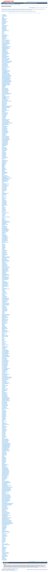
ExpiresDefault (4, 201)
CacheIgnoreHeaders (5, 120)
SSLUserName (4, 525)
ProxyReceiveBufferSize (5, 379)
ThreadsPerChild (4, 535)
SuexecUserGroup (5, 533)
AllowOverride (4, 37)
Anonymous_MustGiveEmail (6, 40)
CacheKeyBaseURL (5, 123)
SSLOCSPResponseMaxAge (6, 488)
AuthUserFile (4, 95)
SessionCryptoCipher (5, 441)
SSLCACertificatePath (5, 469)
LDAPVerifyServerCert (5, 279)
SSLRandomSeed (4, 508)
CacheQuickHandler (5, 132)
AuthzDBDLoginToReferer (6, 96)
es (38, 7)
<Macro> (3, 313)
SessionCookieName (5, 438)
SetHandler (3, 459)
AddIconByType (4, 26)
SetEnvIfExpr (4, 457)
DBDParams (4, 167)
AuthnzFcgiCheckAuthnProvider (6, 93)
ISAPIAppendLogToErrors (6, 256)
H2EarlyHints (4, 220)
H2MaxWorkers (4, 222)
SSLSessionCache (5, 511)
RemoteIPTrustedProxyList (6, 400)
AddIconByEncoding (5, 25)
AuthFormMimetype (5, 64)
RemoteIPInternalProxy (5, 397)
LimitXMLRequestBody (5, 286)
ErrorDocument (4, 196)
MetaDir (3, 324)
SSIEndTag (3, 461)
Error (3, 195)
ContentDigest (4, 152)
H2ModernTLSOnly (5, 224)
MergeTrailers (4, 323)
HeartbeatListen (4, 236)
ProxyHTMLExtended (5, 364)
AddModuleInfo (4, 28)
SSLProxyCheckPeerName (6, 500)
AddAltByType (4, 19)
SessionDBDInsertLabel (5, 448)
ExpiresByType (4, 200)
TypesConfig (4, 539)
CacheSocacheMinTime (5, 138)
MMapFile (3, 329)
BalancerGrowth (4, 101)
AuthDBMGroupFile (5, 49)
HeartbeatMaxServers (5, 237)
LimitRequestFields (5, 283)
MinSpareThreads (4, 328)
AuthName (3, 87)
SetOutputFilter (4, 460)
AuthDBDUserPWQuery (5, 47)
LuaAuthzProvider (4, 296)
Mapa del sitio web (44, 1)
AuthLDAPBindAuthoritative (6, 71)
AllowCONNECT (4, 34)
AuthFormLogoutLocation (6, 62)
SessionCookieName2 (5, 439)
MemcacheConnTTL (5, 322)
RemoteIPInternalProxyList (6, 398)
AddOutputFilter (4, 29)
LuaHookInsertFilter (5, 301)
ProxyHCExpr (4, 357)
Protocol (3, 342)
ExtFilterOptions (4, 204)
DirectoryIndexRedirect (5, 185)
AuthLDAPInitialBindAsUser (6, 78)
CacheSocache (4, 135)
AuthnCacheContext (5, 88)
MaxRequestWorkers (5, 319)
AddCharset (4, 20)
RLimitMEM (3, 418)
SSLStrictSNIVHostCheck (6, 524)
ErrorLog (3, 197)
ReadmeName (4, 389)
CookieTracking (4, 156)
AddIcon (3, 24)
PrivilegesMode (4, 341)
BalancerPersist (4, 104)
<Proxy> (3, 345)
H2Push (3, 225)
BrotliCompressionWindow (6, 107)
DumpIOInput (4, 189)
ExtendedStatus (4, 202)
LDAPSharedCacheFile (5, 274)
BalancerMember (4, 103)
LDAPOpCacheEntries (5, 269)
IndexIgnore (4, 251)
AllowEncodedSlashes (5, 35)
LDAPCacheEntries (5, 265)
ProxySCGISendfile (5, 383)
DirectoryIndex (4, 184)
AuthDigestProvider (5, 54)
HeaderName (4, 234)
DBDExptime (4, 163)
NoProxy (3, 334)
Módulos (28, 1)
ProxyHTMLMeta (4, 367)
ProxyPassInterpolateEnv (6, 374)
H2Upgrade (3, 232)
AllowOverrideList (4, 38)
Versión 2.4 (15, 4)
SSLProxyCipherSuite (5, 501)
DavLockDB (4, 161)
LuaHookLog (4, 302)
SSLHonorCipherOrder (5, 481)
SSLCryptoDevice (4, 478)
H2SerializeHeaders (5, 228)
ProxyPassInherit (4, 373)
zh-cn (46, 7)
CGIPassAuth (4, 145)
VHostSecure (4, 550)
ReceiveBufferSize (5, 390)
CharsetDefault (4, 147)
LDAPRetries (4, 272)
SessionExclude (4, 452)
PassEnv (3, 339)
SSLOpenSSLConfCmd (5, 491)
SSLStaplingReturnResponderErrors (7, 522)
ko (42, 7)
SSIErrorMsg (4, 462)
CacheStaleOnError (5, 140)
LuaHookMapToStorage (5, 303)
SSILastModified (4, 464)
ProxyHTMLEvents (5, 363)
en (37, 7)
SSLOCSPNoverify (5, 484)
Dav (2, 159)
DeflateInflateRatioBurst (5, 178)
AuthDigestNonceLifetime (6, 53)
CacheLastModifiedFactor (6, 124)
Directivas (31, 1)
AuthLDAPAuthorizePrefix (6, 70)
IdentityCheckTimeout (5, 242)
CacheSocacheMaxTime (5, 137)
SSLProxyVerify (4, 506)
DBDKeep (3, 165)
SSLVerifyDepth (4, 527)
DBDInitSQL (4, 164)
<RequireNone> (4, 411)
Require (3, 409)
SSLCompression (4, 477)
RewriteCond (4, 413)
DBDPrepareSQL (4, 169)
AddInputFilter (4, 27)
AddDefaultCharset (5, 21)
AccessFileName (4, 16)
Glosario (41, 1)
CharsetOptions (4, 148)
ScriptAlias (3, 422)
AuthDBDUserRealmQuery (6, 48)
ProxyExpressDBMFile (5, 350)
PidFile (3, 340)
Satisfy (3, 420)
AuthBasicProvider (5, 45)
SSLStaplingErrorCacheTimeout (6, 517)
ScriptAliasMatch (4, 423)
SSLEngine (3, 479)
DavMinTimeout (4, 162)
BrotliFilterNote (4, 108)
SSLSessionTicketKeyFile (6, 513)
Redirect (3, 391)
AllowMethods (4, 36)
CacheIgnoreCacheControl (6, 119)
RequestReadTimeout (5, 408)
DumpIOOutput (4, 190)
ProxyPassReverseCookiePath (6, 377)
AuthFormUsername (5, 68)
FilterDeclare (4, 209)
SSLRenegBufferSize (5, 509)
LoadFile (3, 289)
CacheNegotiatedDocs (5, 131)
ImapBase (3, 246)
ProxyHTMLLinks (4, 366)
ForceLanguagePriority (5, 212)
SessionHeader (4, 453)
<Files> (3, 206)
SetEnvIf (3, 456)
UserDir (3, 546)
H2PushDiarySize (4, 226)
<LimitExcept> (4, 281)
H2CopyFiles (4, 218)
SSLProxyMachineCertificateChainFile (7, 503)
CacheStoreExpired (5, 141)
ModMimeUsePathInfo (5, 331)
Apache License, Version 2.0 (13, 570)
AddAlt (3, 17)
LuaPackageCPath (5, 309)
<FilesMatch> (4, 207)
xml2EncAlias (4, 558)
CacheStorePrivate (5, 143)
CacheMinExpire (4, 129)
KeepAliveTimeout (4, 262)
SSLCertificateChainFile (5, 474)
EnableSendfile (4, 194)
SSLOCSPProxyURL (5, 486)
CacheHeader (4, 118)
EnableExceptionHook (5, 193)
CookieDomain (4, 153)
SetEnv (3, 455)
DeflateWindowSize (5, 181)
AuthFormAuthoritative (5, 56)
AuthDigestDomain (5, 52)
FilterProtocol (4, 210)
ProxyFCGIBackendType (5, 353)
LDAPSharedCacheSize (5, 275)
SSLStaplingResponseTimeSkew (7, 521)
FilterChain (3, 208)
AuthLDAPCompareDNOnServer (7, 75)
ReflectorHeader (4, 394)
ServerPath (3, 434)
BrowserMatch (4, 109)
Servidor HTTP (6, 4)
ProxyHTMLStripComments (6, 368)
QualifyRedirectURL (5, 388)
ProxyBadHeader (4, 347)
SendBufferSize (4, 430)
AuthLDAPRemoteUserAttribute (6, 81)
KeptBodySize (4, 263)
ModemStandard (4, 330)
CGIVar (3, 146)
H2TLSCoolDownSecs (5, 230)
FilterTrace (3, 211)
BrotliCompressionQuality (6, 106)
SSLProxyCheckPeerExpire (6, 499)
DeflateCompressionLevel (6, 176)
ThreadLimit (4, 534)
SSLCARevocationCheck (5, 471)
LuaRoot (3, 311)
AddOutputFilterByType (5, 30)
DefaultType (4, 173)
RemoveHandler (4, 403)
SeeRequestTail (4, 429)
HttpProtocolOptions (5, 240)
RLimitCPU (3, 417)
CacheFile (3, 117)
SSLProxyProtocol (4, 505)
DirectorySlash (4, 187)
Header (3, 233)
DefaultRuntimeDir (5, 172)
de (35, 7)
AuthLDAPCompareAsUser (6, 74)
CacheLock (3, 125)
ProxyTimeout (4, 387)
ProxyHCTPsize (4, 359)
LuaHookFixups (4, 300)
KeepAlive (3, 261)
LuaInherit (3, 305)
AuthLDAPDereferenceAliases (6, 76)
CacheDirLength (4, 114)
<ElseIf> (3, 192)
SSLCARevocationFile (5, 472)
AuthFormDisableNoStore (6, 58)
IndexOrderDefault (5, 254)
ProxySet (3, 384)
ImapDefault (4, 247)
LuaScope (3, 312)
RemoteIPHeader (4, 396)
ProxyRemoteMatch (5, 381)
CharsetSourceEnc (5, 149)
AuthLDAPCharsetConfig (5, 73)
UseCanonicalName (5, 543)
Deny (3, 182)
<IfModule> (3, 244)
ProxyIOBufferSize (5, 370)
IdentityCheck (4, 241)
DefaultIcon (3, 171)
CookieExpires (4, 154)
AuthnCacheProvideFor (5, 89)
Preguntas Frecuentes (36, 1)
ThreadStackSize (4, 536)
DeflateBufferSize (4, 175)
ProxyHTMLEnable (5, 362)
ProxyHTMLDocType (5, 361)
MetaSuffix (3, 326)
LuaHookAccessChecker (5, 298)
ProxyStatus (4, 386)
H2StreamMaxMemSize (5, 229)
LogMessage (4, 295)
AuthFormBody (4, 57)
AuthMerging (4, 86)
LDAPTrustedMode (5, 278)
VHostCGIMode (4, 547)
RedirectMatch (4, 392)
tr (44, 7)
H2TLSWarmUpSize (5, 231)
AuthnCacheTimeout (5, 91)
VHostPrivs (3, 549)
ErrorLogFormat (4, 198)
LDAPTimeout (4, 276)
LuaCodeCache (4, 297)
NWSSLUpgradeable (5, 336)
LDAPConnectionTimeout (6, 267)
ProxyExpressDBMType (5, 351)
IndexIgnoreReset (4, 252)
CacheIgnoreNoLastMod (5, 121)
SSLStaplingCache (5, 516)
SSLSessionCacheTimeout (6, 512)
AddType (3, 31)
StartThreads (4, 529)
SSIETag (3, 463)
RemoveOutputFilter (5, 405)
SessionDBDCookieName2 (6, 445)
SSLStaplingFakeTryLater (6, 518)
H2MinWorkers (4, 223)
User (2, 545)
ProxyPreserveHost (5, 378)
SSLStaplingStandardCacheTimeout (7, 523)
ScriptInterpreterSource (5, 424)
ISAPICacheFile (4, 258)
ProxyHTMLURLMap (5, 369)
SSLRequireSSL (4, 510)
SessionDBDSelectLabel (5, 449)
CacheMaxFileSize (5, 128)
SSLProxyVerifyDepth (5, 507)
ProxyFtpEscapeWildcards (6, 355)
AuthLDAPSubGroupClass (6, 84)
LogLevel (3, 294)
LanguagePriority (4, 264)
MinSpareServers (4, 327)
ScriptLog (3, 425)
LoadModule (4, 290)
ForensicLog (4, 214)
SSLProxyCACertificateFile (6, 494)
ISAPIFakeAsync (4, 259)
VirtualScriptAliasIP (5, 555)
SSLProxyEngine (4, 502)
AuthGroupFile (4, 69)
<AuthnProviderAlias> (5, 92)
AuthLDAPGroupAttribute (5, 77)
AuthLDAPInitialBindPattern (6, 79)
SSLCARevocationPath (5, 473)
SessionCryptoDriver (5, 442)
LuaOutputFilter (4, 308)
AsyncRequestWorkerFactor (6, 43)
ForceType (3, 213)
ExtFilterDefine (4, 203)
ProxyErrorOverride (5, 349)
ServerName (4, 433)
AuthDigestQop (4, 55)
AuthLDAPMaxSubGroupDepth (6, 80)
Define (3, 174)
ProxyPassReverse (5, 376)
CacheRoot (3, 134)
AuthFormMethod (4, 63)
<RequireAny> (4, 410)
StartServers (4, 528)
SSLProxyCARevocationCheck (6, 496)
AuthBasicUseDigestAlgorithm (6, 46)
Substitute (3, 530)
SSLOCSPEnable (4, 483)
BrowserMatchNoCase (5, 110)
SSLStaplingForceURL (5, 519)
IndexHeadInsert (4, 250)
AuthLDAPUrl (4, 85)
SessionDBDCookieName (6, 444)
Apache (2, 4)
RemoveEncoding (4, 402)
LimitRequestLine (4, 285)
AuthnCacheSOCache (5, 90)
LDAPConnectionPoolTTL (6, 266)
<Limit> (3, 280)
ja (41, 7)
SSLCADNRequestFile (5, 470)
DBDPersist (3, 168)
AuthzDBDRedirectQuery (5, 98)
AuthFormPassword (5, 65)
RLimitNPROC (4, 419)
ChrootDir (3, 151)
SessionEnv (4, 451)
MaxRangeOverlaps (5, 316)
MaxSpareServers (4, 320)
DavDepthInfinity (4, 160)
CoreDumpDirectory (5, 157)
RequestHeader (4, 407)
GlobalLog (3, 215)
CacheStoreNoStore (5, 142)
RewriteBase (4, 412)
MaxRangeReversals (5, 317)
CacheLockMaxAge (5, 126)
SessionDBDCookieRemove (6, 446)
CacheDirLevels (4, 115)
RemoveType (4, 406)
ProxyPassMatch (4, 375)
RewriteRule (4, 416)
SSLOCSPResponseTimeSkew (6, 489)
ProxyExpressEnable (5, 352)
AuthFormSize (4, 67)
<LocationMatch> (4, 292)
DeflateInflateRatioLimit (5, 179)
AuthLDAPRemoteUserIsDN (6, 82)
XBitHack (3, 557)
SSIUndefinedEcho (5, 467)
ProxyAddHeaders (4, 346)
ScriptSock (3, 427)
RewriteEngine (4, 414)
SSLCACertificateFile (5, 468)
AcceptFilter (4, 14)
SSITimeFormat (4, 466)
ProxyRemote (4, 380)
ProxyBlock (3, 348)
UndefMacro (4, 541)
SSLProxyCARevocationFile (6, 497)
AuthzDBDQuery (4, 97)
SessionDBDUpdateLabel (6, 450)
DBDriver (3, 170)
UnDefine (3, 540)
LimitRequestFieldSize (5, 284)
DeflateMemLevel (4, 180)
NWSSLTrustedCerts (5, 335)
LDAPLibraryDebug (5, 268)
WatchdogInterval (4, 556)
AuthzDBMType (4, 99)
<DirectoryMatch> (4, 186)
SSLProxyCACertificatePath (6, 495)
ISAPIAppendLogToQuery (6, 257)
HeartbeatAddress (4, 235)
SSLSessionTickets (5, 514)
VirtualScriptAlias (4, 554)
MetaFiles (3, 325)
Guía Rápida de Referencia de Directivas (13, 11)
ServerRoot (3, 435)
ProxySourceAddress (5, 385)
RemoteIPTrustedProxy (5, 399)
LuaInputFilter (4, 306)
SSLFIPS (3, 480)
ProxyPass (3, 372)
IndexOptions (4, 253)
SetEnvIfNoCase (4, 458)
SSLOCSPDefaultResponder (6, 482)
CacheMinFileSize (4, 130)
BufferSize (3, 111)
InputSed (3, 255)
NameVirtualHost (4, 333)
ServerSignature (4, 436)
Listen (3, 287)
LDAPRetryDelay (4, 273)
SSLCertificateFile (4, 475)
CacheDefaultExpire (5, 112)
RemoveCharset (4, 401)
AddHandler (4, 23)
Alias (2, 32)
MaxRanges (4, 318)
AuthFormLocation (5, 60)
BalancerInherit (4, 102)
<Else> (3, 191)
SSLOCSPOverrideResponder (6, 485)
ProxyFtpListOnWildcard (5, 356)
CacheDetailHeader (5, 113)
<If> (2, 243)
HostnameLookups (5, 239)
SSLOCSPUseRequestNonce (6, 490)
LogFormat (3, 293)
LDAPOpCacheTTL (5, 270)
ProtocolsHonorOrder (5, 344)
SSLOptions (4, 492)
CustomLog (3, 158)
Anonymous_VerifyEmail (5, 42)
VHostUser (3, 551)
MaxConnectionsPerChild (6, 314)
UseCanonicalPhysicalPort (6, 544)
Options (3, 337)
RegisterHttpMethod (5, 395)
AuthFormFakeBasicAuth (5, 59)
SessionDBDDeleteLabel (5, 447)
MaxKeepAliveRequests (5, 315)
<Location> (3, 291)
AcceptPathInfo (4, 15)
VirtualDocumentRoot (5, 552)
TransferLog (4, 538)
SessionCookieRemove (5, 440)
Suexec (3, 532)
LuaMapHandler (4, 307)
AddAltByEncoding (5, 18)
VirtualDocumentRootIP (5, 553)
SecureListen (4, 428)
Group (3, 217)
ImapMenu (3, 248)
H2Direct (3, 219)
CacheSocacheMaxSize (5, 136)
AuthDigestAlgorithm (5, 51)
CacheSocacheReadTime (6, 139)
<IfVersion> (3, 245)
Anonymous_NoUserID (5, 41)
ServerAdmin (4, 431)
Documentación (11, 4)
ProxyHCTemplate (4, 358)
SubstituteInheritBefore (5, 531)
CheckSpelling (4, 150)
